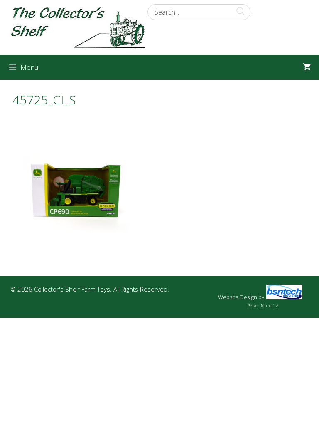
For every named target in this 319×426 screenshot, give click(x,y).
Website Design (237, 297)
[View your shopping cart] (306, 67)
